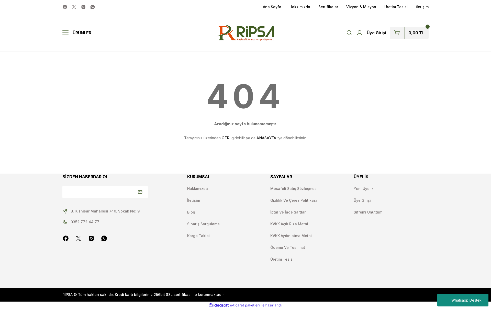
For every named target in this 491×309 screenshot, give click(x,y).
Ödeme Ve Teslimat (287, 247)
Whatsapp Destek (466, 300)
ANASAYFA (266, 137)
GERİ (226, 137)
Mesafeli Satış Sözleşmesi (294, 188)
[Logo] (245, 33)
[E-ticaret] (245, 305)
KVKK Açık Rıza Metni (289, 224)
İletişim (193, 200)
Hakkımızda (197, 188)
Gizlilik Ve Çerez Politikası (293, 200)
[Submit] (140, 192)
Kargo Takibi (198, 235)
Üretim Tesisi (282, 259)
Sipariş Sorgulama (203, 224)
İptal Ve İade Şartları (288, 212)
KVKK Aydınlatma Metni (291, 235)
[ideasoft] (218, 305)
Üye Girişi (362, 200)
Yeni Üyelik (364, 188)
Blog (191, 212)
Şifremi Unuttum (368, 212)
